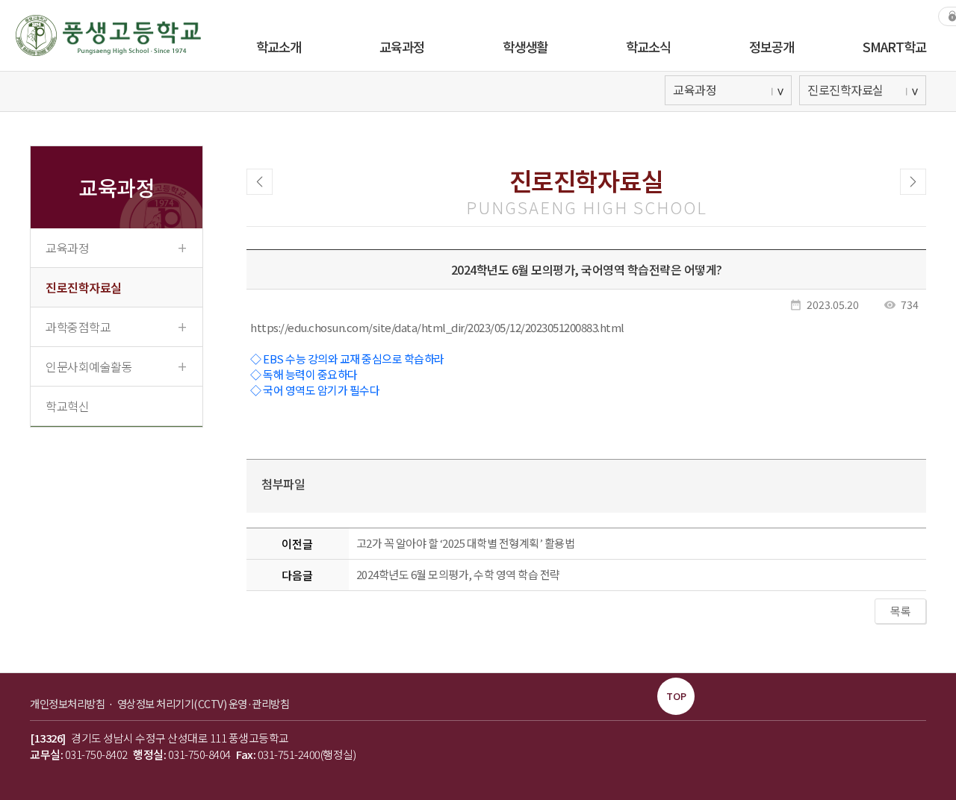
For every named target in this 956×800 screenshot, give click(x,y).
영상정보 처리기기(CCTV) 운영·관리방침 (203, 703)
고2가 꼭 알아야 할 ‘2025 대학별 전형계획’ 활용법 (465, 543)
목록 (900, 611)
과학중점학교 (116, 326)
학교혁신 (67, 406)
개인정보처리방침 (68, 703)
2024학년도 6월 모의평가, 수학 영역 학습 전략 (458, 574)
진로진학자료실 (84, 287)
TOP (676, 696)
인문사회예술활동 (116, 366)
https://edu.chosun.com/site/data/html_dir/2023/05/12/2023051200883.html (437, 327)
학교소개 (278, 46)
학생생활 (525, 46)
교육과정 (401, 46)
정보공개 (771, 46)
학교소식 (648, 46)
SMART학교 (894, 46)
